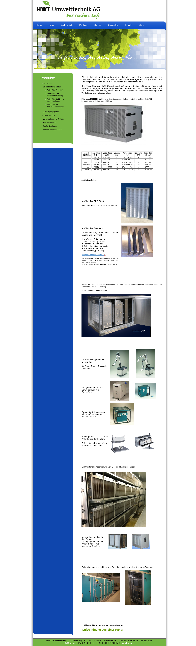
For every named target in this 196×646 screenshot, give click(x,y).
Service (97, 25)
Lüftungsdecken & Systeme (53, 119)
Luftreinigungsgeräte (51, 112)
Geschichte (113, 25)
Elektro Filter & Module (52, 87)
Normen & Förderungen (52, 130)
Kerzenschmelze (49, 123)
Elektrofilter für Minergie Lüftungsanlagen (56, 100)
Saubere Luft (66, 25)
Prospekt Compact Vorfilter (93, 255)
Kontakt (128, 25)
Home (39, 25)
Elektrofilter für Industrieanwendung (55, 95)
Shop (141, 25)
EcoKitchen (47, 83)
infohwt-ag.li (70, 643)
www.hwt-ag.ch (128, 643)
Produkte (83, 25)
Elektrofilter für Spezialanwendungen (55, 106)
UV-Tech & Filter (49, 115)
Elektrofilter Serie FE (55, 90)
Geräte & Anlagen (50, 126)
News (51, 25)
